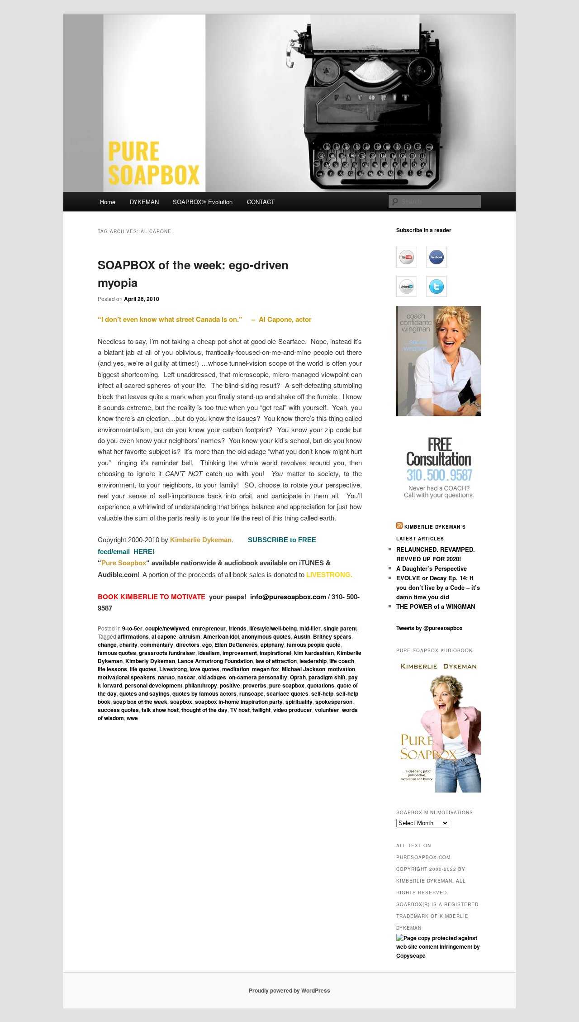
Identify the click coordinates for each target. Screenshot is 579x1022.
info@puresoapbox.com (288, 597)
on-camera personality (258, 677)
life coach (341, 661)
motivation (341, 669)
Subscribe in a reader (423, 230)
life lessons (112, 669)
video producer (292, 710)
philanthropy (201, 685)
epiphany (272, 644)
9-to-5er (132, 628)
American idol (221, 636)
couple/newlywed (167, 628)
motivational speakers (126, 677)
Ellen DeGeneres (236, 644)
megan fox (265, 669)
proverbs (254, 685)
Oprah (298, 677)
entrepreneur (209, 628)
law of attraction (276, 661)
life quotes (143, 669)
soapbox (181, 701)
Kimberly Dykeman (150, 661)
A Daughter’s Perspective (431, 568)
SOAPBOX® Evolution (203, 201)
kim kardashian (314, 653)
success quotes (118, 710)
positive (230, 685)
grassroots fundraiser (167, 653)
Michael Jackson (303, 669)
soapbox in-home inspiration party (239, 701)
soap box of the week (140, 701)
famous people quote (314, 644)
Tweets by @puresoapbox (429, 628)
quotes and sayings (144, 693)
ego (207, 644)
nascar (186, 677)
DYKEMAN (144, 201)
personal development (153, 685)
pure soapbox (286, 685)
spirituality (299, 701)
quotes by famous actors (204, 693)
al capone (164, 636)
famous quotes (117, 653)
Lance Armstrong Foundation (215, 661)
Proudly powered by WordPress (289, 990)
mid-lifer (310, 628)
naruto (166, 677)
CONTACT (261, 201)
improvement (240, 653)
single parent (340, 628)
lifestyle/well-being (273, 628)
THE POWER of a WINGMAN (435, 606)
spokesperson (333, 701)
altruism (189, 636)
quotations (320, 685)
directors (187, 644)
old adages (212, 677)
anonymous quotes (266, 636)
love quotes (204, 669)
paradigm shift (327, 677)
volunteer (327, 710)
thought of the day (204, 710)
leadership (313, 661)
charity (128, 644)
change (107, 644)
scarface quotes (287, 693)
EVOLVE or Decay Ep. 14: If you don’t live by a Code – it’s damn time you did (438, 587)
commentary (156, 644)
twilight (261, 710)
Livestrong (173, 669)
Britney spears (332, 636)
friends (237, 628)
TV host (240, 710)
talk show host (160, 710)
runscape (251, 693)
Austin (302, 636)
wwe (132, 718)
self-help (322, 693)
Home (107, 201)
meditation (235, 669)
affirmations (133, 636)
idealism (209, 653)
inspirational (275, 653)
